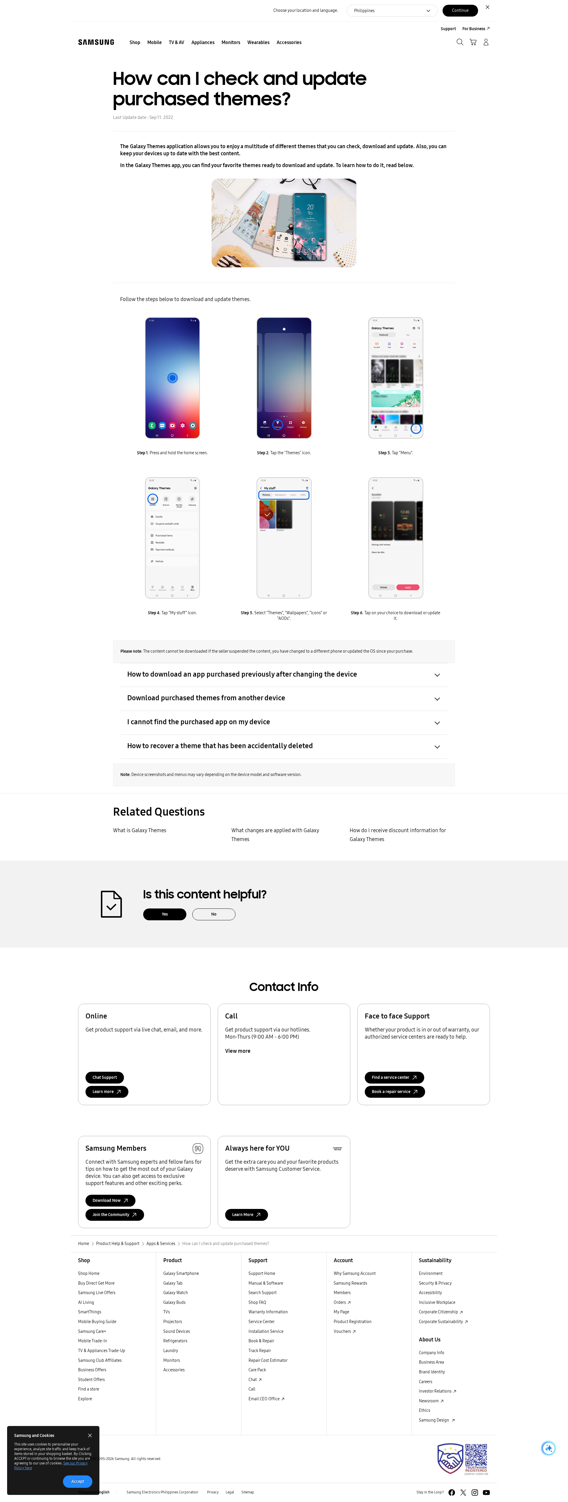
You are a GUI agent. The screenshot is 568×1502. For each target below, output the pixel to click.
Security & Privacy (435, 1283)
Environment (431, 1273)
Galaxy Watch (175, 1292)
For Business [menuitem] (473, 28)
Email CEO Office (264, 1398)
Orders (340, 1302)
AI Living (86, 1302)
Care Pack (257, 1369)
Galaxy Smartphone (181, 1273)
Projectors (172, 1321)
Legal (230, 1492)
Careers (425, 1381)
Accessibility (430, 1292)
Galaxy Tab (173, 1283)
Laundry (170, 1350)
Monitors (171, 1360)
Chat (253, 1379)
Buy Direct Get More (96, 1283)
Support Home (261, 1273)
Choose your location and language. (305, 10)
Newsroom (429, 1401)
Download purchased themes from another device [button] (206, 698)
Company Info (431, 1352)
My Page (341, 1312)
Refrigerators (175, 1340)
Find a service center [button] (390, 1077)
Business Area (431, 1362)
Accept (77, 1481)
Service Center (261, 1321)
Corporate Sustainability (441, 1321)
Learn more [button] (103, 1091)
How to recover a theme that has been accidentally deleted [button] (220, 746)
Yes (165, 914)
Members (342, 1292)
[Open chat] (548, 1448)
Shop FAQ (257, 1302)
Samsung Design (435, 1420)
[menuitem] (135, 42)
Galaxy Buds (174, 1302)
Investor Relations (435, 1391)
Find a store (88, 1389)
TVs (166, 1312)
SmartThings (89, 1312)
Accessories (174, 1369)
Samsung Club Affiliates (100, 1360)
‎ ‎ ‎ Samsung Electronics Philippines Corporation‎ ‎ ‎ (162, 1492)
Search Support (262, 1292)
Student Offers (91, 1379)
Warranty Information (268, 1312)
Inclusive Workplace (437, 1302)
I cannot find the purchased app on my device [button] (198, 722)
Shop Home (88, 1273)
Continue (460, 10)
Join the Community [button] (111, 1214)
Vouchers (343, 1331)
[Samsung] (96, 42)
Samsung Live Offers (96, 1292)
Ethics (424, 1410)
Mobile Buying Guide (97, 1321)
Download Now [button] (107, 1200)
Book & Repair (261, 1340)
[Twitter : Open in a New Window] (463, 1492)
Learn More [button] (242, 1214)
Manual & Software (265, 1283)
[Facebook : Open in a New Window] (451, 1492)
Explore (85, 1398)
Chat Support (105, 1077)
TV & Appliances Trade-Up (101, 1350)
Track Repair (259, 1350)
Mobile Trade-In (92, 1340)
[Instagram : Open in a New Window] (474, 1492)
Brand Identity (432, 1372)
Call (251, 1389)
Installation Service (265, 1331)
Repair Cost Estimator (268, 1360)
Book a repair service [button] (391, 1091)
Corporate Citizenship (439, 1312)
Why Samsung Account (355, 1273)
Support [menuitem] (448, 28)
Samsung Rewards (350, 1283)
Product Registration (353, 1321)
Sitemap (247, 1492)
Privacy (213, 1492)
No (214, 914)
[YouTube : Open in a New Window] (486, 1492)
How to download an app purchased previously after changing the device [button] (242, 674)
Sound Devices (176, 1331)
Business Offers (92, 1369)
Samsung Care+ (92, 1331)
